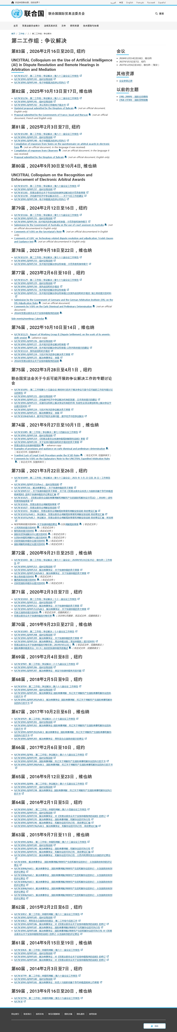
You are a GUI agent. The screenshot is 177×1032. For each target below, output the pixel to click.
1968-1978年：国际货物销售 (133, 99)
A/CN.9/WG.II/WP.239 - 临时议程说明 (33, 137)
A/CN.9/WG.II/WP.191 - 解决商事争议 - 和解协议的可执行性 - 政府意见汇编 (52, 851)
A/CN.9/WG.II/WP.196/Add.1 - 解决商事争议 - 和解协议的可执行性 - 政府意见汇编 (55, 825)
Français (140, 2)
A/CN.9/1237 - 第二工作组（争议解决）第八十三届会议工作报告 (46, 75)
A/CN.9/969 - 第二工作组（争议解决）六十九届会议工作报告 (44, 663)
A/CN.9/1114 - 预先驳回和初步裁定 (32, 350)
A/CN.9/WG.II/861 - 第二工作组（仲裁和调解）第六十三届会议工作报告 (50, 841)
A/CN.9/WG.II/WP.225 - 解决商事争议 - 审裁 (36, 357)
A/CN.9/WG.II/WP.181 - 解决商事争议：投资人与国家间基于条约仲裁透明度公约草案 (56, 982)
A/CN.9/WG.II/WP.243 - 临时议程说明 (33, 79)
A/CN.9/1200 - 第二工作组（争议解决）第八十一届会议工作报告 (46, 133)
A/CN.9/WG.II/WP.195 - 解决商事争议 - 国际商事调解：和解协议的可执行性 (52, 819)
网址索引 (15, 1014)
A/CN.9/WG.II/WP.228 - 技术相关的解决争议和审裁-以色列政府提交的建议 (51, 347)
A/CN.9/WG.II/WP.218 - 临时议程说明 (33, 435)
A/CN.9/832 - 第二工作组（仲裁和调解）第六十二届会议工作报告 (47, 914)
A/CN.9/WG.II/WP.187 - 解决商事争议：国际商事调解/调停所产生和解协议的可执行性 (57, 927)
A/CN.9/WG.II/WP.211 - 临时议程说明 (33, 602)
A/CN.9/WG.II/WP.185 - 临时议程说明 (33, 917)
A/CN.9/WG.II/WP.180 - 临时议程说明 (33, 978)
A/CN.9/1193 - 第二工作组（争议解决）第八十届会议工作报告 (45, 185)
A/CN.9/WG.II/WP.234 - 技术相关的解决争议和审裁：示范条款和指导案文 (51, 263)
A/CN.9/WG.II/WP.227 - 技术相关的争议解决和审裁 (40, 344)
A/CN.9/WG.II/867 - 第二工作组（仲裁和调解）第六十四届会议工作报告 (50, 809)
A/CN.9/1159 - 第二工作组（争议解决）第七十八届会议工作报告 (46, 257)
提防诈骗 (68, 1014)
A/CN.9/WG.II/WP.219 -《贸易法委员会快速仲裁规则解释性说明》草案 (49, 438)
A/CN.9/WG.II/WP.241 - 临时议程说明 (33, 101)
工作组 (21, 33)
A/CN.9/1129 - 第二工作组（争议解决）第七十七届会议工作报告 (46, 279)
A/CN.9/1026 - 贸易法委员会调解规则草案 (35, 504)
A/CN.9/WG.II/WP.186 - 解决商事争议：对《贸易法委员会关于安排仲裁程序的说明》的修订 (60, 924)
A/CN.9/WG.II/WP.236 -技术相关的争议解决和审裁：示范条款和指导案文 (50, 221)
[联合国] (27, 13)
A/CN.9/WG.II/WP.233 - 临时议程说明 (33, 260)
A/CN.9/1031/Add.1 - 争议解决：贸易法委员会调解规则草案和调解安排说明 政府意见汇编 (59, 514)
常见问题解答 (54, 1014)
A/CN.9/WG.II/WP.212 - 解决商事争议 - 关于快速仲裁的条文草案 (46, 605)
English (129, 2)
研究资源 (74, 25)
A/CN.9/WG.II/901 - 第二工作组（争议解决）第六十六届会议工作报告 (49, 754)
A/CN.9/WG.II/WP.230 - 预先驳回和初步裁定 (36, 286)
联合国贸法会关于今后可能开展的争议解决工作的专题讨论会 (61, 381)
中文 (121, 2)
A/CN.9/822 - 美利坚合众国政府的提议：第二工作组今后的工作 (45, 920)
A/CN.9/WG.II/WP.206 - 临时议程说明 (33, 667)
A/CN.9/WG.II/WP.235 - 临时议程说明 (33, 218)
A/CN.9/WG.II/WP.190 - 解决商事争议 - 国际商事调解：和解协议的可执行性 (52, 848)
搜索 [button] (161, 13)
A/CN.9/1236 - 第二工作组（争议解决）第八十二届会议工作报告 (46, 98)
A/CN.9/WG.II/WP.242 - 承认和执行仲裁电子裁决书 (40, 104)
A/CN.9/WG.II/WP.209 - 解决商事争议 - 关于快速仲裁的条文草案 (46, 638)
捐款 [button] (156, 1026)
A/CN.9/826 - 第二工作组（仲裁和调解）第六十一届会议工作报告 (47, 949)
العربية (113, 2)
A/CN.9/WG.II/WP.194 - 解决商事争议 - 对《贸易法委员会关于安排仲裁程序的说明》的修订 (60, 816)
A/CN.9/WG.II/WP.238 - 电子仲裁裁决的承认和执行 (40, 199)
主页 (15, 25)
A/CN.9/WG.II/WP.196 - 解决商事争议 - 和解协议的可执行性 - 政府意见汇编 (52, 822)
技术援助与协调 (91, 25)
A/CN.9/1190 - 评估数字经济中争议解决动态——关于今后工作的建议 (48, 195)
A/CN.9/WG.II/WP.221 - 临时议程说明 (33, 396)
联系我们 (27, 1014)
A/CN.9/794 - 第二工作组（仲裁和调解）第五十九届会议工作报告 (47, 998)
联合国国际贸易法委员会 (66, 14)
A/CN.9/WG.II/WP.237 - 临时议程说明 (33, 189)
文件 (63, 25)
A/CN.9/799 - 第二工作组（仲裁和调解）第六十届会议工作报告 (45, 975)
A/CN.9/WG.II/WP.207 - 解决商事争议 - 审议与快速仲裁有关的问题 (47, 670)
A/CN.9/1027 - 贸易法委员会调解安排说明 (35, 507)
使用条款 (93, 1014)
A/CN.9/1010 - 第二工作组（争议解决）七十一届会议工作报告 (45, 599)
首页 (13, 33)
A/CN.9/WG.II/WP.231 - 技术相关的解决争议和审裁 (40, 289)
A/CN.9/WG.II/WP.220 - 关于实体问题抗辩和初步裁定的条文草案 (46, 442)
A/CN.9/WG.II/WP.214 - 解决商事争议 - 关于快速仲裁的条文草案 (46, 569)
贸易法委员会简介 (31, 25)
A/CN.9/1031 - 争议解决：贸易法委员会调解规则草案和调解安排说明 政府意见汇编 (55, 510)
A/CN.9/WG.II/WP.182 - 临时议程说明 (33, 953)
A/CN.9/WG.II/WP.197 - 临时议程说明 (33, 786)
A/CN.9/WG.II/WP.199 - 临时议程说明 (33, 757)
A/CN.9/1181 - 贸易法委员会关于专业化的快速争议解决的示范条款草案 (49, 192)
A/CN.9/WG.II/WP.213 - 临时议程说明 (33, 566)
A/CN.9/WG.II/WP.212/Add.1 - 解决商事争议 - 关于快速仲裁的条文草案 (50, 609)
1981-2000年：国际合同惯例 (133, 96)
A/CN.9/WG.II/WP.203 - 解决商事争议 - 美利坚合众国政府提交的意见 (49, 738)
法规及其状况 (50, 25)
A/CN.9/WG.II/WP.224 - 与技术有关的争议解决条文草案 (42, 354)
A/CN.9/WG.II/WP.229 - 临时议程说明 (33, 283)
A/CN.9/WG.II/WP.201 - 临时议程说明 (33, 722)
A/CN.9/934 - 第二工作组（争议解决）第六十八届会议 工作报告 (46, 686)
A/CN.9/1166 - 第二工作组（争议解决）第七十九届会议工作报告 (46, 214)
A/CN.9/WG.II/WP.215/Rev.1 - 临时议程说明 (36, 484)
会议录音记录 (125, 80)
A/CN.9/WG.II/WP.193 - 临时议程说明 (33, 812)
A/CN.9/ (18, 1001)
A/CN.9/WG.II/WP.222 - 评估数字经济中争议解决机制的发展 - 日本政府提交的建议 (55, 399)
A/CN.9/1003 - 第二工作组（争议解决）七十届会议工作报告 (44, 631)
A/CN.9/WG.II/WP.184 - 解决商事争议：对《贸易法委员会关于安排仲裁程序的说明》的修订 (60, 959)
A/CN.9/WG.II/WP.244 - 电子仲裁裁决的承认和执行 (40, 82)
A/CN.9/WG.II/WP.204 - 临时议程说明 (33, 689)
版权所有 (40, 1014)
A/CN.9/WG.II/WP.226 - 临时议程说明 (33, 341)
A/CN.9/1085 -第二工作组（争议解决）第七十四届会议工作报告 (46, 432)
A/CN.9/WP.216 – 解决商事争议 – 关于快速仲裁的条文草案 (43, 487)
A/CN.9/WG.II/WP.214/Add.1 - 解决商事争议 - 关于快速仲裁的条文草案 (50, 573)
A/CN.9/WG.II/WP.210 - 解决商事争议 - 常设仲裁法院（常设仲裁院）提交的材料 (54, 641)
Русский (151, 2)
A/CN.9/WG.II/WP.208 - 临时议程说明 (33, 634)
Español (162, 2)
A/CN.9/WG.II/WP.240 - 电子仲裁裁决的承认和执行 (40, 140)
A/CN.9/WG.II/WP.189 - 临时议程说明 (33, 845)
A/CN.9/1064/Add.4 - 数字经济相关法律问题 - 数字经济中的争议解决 (49, 416)
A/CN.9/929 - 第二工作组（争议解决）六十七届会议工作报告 (44, 718)
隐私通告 (80, 1014)
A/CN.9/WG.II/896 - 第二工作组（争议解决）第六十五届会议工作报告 (49, 783)
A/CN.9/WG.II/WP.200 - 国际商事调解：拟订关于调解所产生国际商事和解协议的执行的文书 (60, 761)
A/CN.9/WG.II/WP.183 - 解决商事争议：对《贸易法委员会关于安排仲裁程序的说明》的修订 (60, 956)
